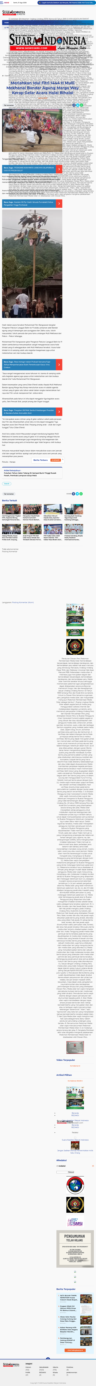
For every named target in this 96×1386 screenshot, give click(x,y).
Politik (28, 1372)
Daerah (6, 484)
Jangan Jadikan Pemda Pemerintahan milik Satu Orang (75, 1152)
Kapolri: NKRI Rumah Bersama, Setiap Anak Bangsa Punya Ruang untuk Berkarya (68, 3)
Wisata (55, 1372)
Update (56, 460)
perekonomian (71, 1372)
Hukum (28, 1367)
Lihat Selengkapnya (75, 1350)
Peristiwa (69, 1367)
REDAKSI (75, 1115)
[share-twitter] (77, 105)
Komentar (10, 105)
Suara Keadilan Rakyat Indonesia (75, 1120)
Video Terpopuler (65, 1060)
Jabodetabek (43, 1367)
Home (6, 3)
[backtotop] (48, 1359)
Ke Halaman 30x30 (74, 1081)
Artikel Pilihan (64, 1075)
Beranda (75, 1113)
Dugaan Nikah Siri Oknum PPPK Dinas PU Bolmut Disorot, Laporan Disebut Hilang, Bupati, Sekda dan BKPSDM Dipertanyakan (68, 1308)
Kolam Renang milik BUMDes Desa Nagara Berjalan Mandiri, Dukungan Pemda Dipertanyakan (69, 1330)
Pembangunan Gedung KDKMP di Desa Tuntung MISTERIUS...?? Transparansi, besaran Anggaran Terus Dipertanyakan (69, 1340)
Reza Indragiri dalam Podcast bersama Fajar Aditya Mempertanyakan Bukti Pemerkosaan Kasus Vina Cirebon (27, 365)
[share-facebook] (74, 105)
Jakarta (55, 1367)
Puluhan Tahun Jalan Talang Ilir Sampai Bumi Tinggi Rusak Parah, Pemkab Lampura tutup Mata (30, 474)
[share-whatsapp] (81, 105)
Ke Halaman (74, 1066)
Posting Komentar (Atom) (23, 602)
